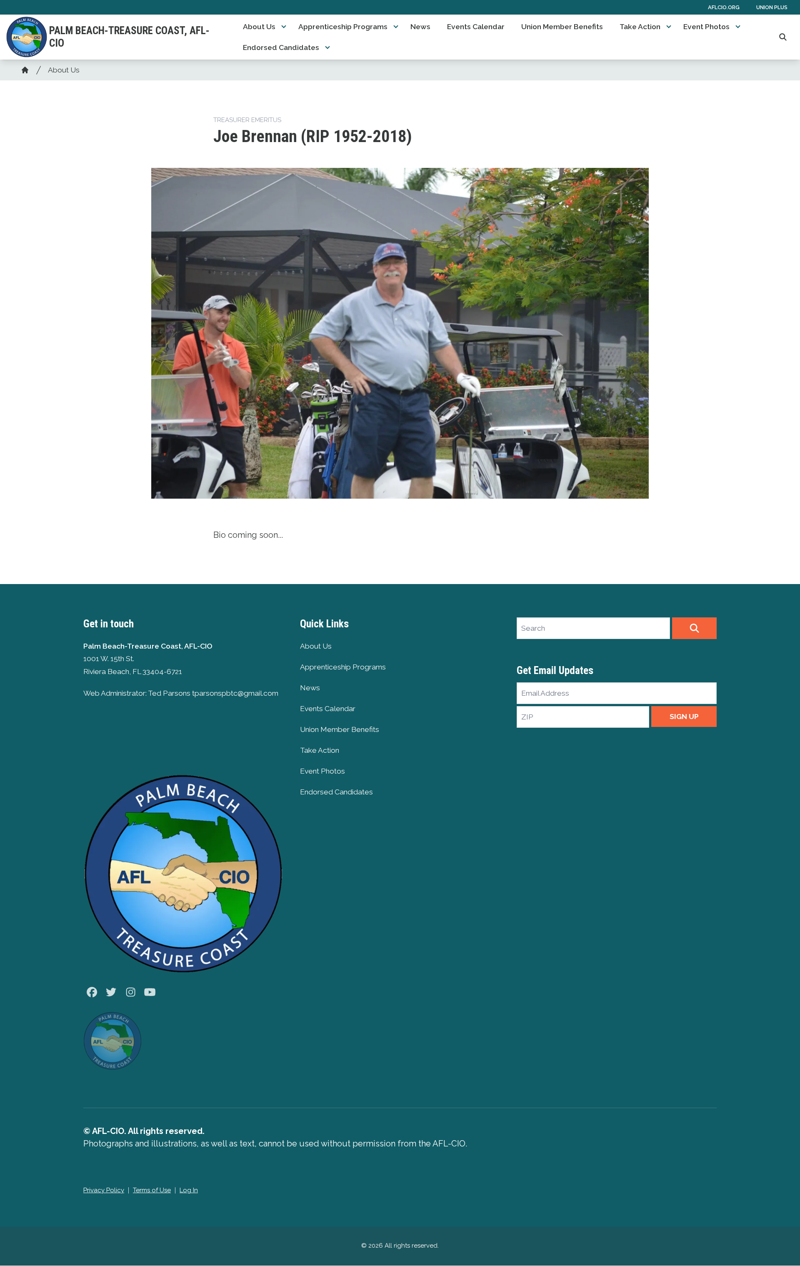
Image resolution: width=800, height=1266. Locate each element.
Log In (189, 1190)
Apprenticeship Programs (343, 26)
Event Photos (706, 26)
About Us (259, 26)
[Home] (25, 70)
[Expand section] (284, 26)
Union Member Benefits (562, 26)
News (420, 26)
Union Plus (772, 7)
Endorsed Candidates (281, 47)
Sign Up (684, 716)
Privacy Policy (103, 1190)
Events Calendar (476, 26)
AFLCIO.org (724, 7)
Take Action (640, 26)
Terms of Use (152, 1190)
